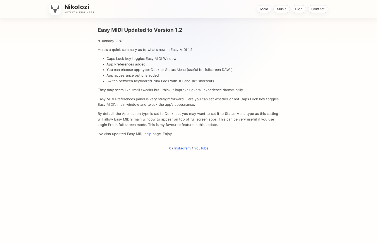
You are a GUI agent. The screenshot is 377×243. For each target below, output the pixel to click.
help (147, 134)
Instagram (182, 148)
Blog (299, 9)
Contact (318, 9)
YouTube (201, 148)
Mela (264, 9)
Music (281, 9)
